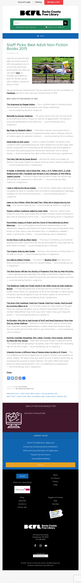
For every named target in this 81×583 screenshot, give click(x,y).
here (18, 73)
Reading (24, 386)
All (16, 386)
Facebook (11, 93)
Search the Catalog (27, 27)
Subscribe (22, 501)
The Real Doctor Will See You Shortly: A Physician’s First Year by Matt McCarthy (40, 271)
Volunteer (55, 504)
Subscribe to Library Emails (34, 413)
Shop (22, 497)
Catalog (38, 2)
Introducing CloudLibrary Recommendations (40, 447)
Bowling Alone (51, 260)
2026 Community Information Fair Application (40, 451)
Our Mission (55, 478)
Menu (42, 36)
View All (40, 465)
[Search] (65, 22)
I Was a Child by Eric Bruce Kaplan (21, 188)
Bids (55, 501)
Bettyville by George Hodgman (20, 116)
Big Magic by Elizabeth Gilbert (19, 130)
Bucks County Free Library (40, 13)
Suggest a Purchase (55, 497)
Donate (22, 476)
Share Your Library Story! (22, 482)
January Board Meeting (40, 459)
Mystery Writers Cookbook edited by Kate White (27, 211)
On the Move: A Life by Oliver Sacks (22, 240)
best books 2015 (28, 388)
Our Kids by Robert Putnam (18, 260)
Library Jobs (22, 507)
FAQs (55, 485)
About (55, 475)
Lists (19, 386)
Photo (9, 372)
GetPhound (49, 565)
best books (19, 388)
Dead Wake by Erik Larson (18, 142)
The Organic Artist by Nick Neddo (21, 251)
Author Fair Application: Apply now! (40, 443)
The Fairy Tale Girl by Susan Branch (22, 159)
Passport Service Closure (40, 455)
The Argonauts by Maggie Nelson (21, 104)
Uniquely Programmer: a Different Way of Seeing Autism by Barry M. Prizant (37, 352)
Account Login (24, 2)
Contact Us (22, 504)
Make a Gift (54, 2)
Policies (55, 481)
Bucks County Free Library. (36, 563)
